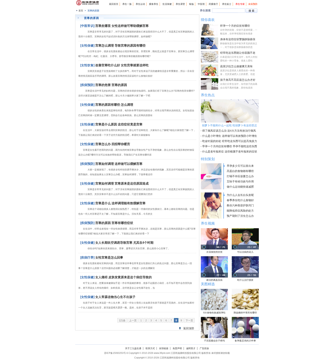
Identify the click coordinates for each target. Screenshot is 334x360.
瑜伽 (191, 4)
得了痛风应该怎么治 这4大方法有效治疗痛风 (229, 130)
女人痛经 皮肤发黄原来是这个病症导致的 (123, 277)
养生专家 (240, 4)
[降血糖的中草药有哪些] (245, 299)
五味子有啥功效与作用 (240, 181)
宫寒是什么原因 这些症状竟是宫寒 (118, 124)
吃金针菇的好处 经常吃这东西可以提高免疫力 (229, 141)
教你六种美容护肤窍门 (240, 205)
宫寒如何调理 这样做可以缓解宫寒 (118, 163)
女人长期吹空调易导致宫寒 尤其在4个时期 (124, 242)
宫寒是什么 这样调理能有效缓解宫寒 (120, 203)
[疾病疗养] (87, 257)
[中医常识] (87, 25)
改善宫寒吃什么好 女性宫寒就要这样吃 (122, 65)
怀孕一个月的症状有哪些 (235, 25)
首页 (80, 10)
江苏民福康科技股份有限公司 (175, 357)
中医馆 (201, 4)
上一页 (133, 320)
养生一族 (127, 4)
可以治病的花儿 (245, 252)
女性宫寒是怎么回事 (109, 257)
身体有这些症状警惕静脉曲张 (237, 39)
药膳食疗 (213, 4)
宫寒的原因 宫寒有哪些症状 (114, 223)
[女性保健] (87, 45)
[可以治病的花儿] (245, 238)
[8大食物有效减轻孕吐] (214, 299)
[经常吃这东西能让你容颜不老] (209, 57)
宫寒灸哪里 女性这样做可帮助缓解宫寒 (122, 25)
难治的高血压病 (214, 280)
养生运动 (140, 4)
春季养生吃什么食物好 (240, 200)
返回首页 (113, 4)
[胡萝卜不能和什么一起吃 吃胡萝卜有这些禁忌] (230, 110)
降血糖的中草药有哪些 (245, 312)
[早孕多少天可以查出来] (211, 176)
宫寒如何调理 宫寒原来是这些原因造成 (122, 183)
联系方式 (150, 348)
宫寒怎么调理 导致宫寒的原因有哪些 (120, 45)
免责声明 (177, 348)
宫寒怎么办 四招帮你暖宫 (112, 144)
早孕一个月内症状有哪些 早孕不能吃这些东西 (229, 146)
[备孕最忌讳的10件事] (245, 327)
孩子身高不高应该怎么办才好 (237, 79)
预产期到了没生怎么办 (240, 215)
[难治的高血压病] (214, 266)
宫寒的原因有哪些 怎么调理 (114, 104)
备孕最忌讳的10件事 (245, 340)
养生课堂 (180, 4)
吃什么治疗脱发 (245, 280)
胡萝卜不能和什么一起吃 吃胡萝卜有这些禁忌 (229, 125)
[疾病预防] (87, 85)
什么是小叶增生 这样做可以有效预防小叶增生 (229, 135)
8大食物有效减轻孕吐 (214, 312)
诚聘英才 (190, 348)
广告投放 (204, 348)
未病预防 (252, 4)
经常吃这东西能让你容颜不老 (237, 52)
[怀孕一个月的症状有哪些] (209, 30)
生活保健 (167, 4)
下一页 (189, 320)
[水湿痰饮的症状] (214, 238)
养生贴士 (226, 4)
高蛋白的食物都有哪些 (240, 171)
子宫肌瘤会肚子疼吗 (214, 340)
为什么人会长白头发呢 (240, 195)
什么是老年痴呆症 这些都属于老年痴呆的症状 (229, 151)
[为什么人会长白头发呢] (211, 205)
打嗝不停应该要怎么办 (240, 176)
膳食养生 (153, 4)
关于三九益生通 (133, 348)
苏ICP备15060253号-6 (116, 353)
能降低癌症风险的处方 (240, 210)
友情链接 (163, 348)
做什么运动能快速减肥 (240, 186)
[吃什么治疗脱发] (245, 266)
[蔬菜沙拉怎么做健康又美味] (209, 70)
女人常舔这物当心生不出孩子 (115, 297)
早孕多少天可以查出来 (240, 165)
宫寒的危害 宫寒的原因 (111, 85)
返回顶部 (188, 328)
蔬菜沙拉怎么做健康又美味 (236, 66)
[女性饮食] (87, 65)
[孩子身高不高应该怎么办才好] (209, 84)
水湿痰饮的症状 (214, 252)
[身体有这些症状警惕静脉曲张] (209, 43)
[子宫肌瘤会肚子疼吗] (214, 327)
